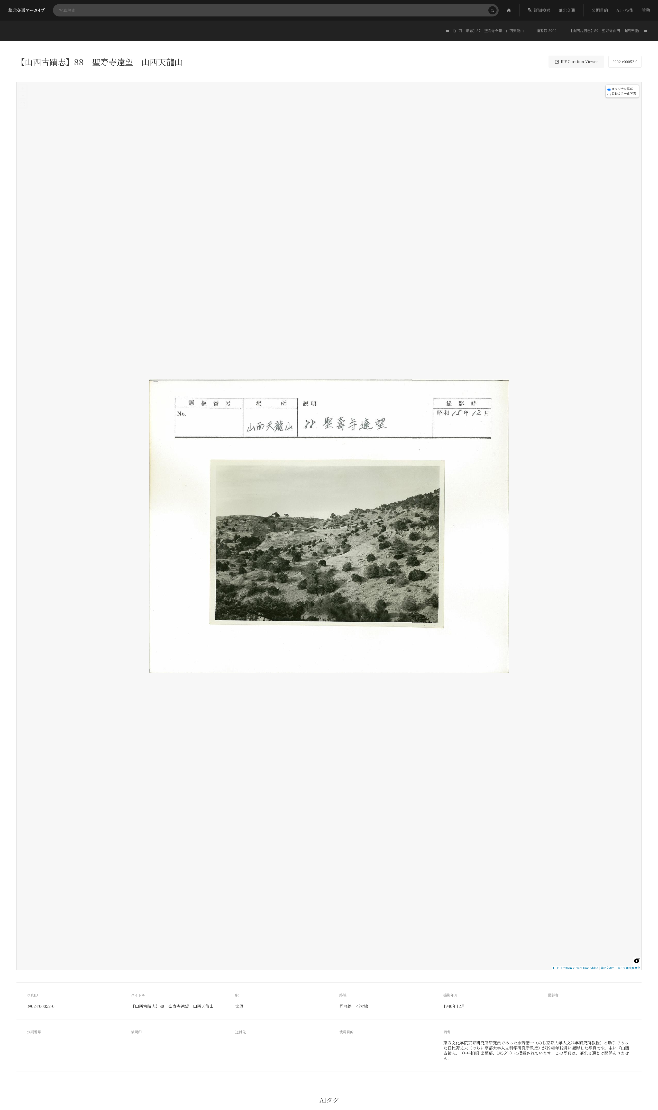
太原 (239, 1006)
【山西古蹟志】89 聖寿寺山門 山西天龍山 (605, 30)
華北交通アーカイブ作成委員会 (620, 968)
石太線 (362, 1006)
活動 (646, 10)
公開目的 (600, 10)
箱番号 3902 (546, 30)
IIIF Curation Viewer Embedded (575, 968)
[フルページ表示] (22, 104)
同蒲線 (345, 1006)
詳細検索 (542, 10)
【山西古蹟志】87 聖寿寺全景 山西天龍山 (487, 30)
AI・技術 (624, 10)
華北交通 (567, 10)
